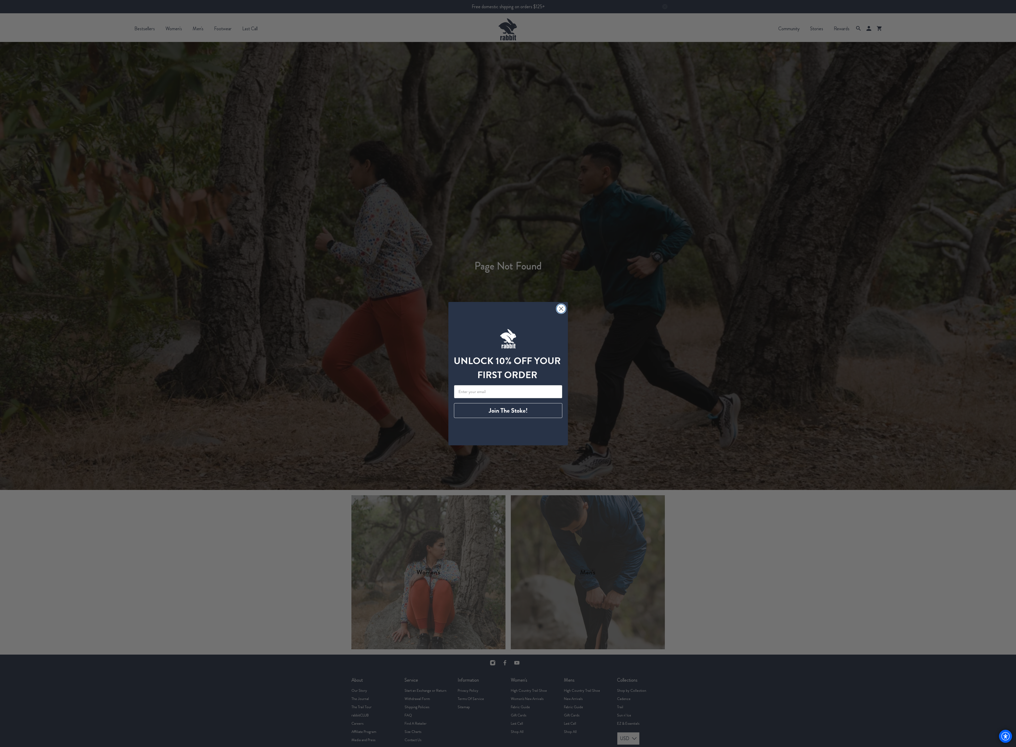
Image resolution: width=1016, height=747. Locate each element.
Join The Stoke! (508, 410)
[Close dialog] (561, 308)
